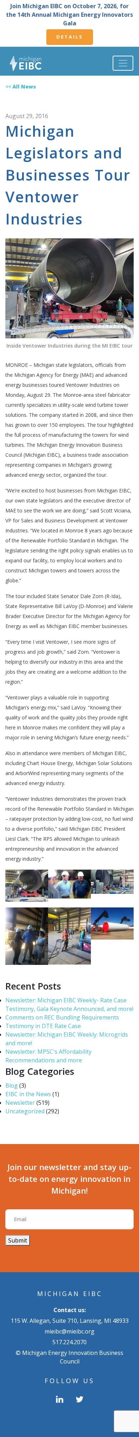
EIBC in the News (28, 1094)
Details (69, 37)
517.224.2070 (69, 1342)
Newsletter (20, 1103)
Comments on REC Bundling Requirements (62, 1017)
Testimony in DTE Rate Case (43, 1026)
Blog (11, 1085)
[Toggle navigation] (123, 63)
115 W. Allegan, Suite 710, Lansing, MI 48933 (70, 1321)
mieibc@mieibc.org (69, 1331)
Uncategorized (25, 1111)
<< (20, 86)
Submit (17, 1240)
